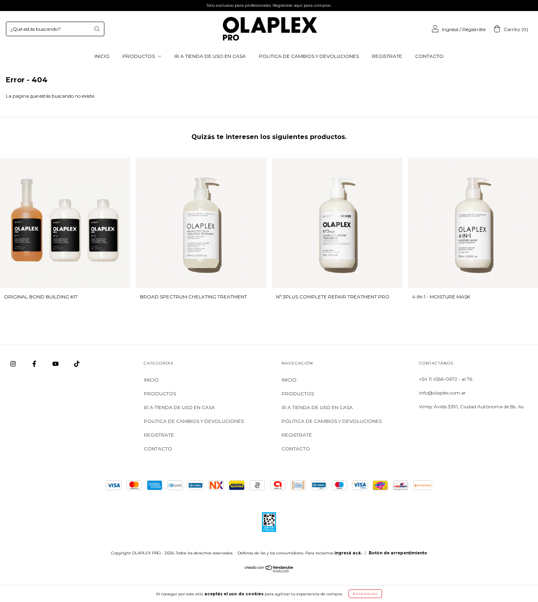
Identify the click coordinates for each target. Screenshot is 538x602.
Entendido (365, 594)
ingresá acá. (348, 553)
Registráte (474, 29)
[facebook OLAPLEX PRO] (35, 364)
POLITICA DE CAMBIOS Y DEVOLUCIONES (309, 56)
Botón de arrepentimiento (398, 553)
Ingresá (450, 29)
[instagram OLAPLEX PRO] (13, 364)
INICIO (102, 56)
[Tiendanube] (269, 571)
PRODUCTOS (139, 56)
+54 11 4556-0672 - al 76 (445, 379)
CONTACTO (429, 56)
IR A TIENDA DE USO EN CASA (210, 56)
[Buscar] (97, 28)
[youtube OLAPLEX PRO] (56, 364)
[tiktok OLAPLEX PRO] (77, 364)
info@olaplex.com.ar (442, 393)
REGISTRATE (387, 56)
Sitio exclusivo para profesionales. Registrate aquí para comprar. (269, 5)
